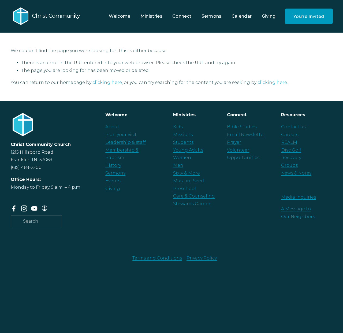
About (112, 126)
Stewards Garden (192, 203)
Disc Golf (291, 150)
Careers (289, 134)
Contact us (293, 126)
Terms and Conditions (157, 258)
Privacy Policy (202, 258)
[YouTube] (34, 208)
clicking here (107, 82)
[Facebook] (14, 208)
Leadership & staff (125, 142)
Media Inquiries (298, 197)
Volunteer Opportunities (243, 154)
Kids (177, 126)
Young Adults (188, 150)
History (113, 165)
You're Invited (308, 16)
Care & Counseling (194, 196)
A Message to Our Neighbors (298, 212)
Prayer (234, 142)
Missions (183, 134)
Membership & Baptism (122, 154)
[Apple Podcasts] (44, 208)
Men (178, 165)
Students (183, 142)
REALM (289, 142)
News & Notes (296, 173)
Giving (269, 16)
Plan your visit (121, 134)
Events (112, 180)
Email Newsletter (246, 134)
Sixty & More (186, 173)
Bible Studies (241, 126)
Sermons (212, 16)
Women (182, 157)
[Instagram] (24, 208)
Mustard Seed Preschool (188, 184)
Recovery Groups (291, 161)
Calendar (242, 16)
